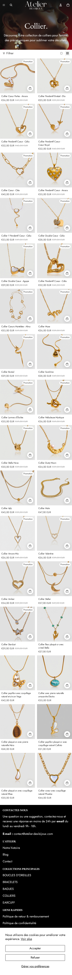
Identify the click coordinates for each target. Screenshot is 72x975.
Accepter (35, 948)
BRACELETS (10, 882)
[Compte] (60, 5)
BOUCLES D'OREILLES (17, 875)
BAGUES (8, 889)
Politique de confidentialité (19, 923)
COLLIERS (9, 896)
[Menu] (4, 5)
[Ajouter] (67, 88)
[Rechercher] (11, 5)
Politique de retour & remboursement (26, 916)
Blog (5, 854)
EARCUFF (9, 902)
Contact (7, 861)
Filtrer (10, 53)
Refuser (35, 957)
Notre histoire (11, 848)
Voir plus (26, 939)
